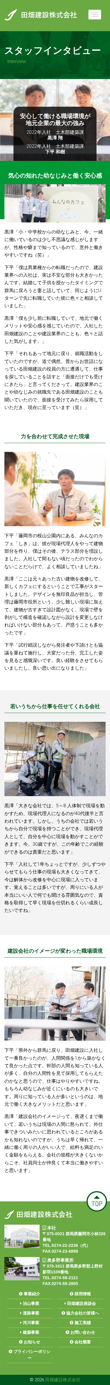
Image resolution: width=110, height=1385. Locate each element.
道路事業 (30, 1313)
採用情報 (82, 1293)
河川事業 (30, 1322)
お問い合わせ (82, 1332)
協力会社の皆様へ (82, 1313)
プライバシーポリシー (31, 1354)
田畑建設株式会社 (62, 1379)
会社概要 (82, 1342)
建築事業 (30, 1332)
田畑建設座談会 (81, 1303)
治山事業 (30, 1303)
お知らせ (31, 1342)
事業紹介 (31, 1293)
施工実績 (82, 1322)
